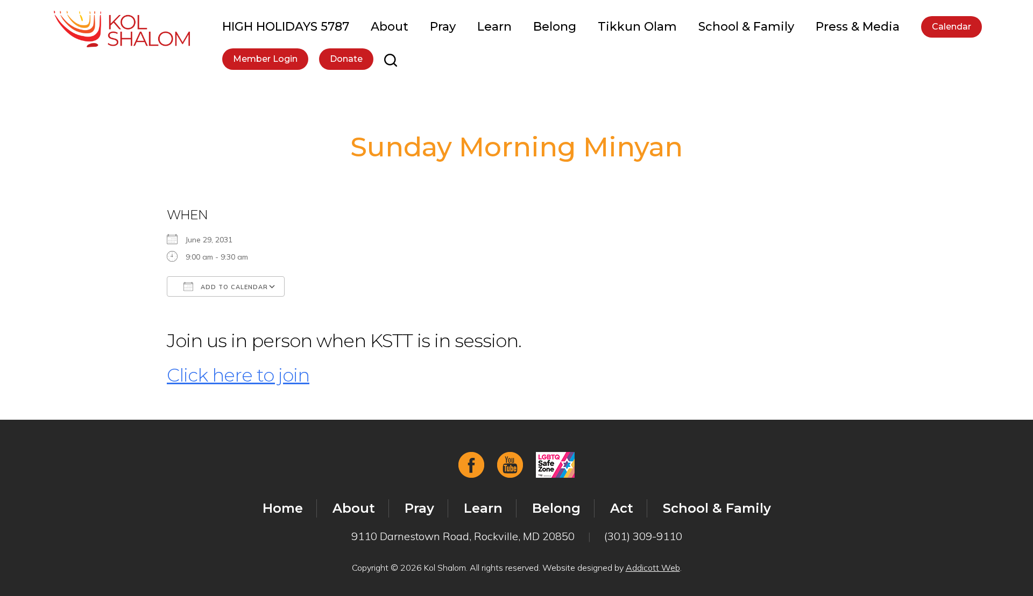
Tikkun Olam (637, 26)
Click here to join (238, 375)
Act (621, 508)
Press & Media (858, 26)
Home (283, 508)
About (389, 26)
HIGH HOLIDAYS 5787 (285, 26)
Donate (346, 59)
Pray (443, 26)
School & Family (746, 26)
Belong (554, 26)
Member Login (265, 59)
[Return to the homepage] (122, 29)
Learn (494, 26)
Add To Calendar (233, 287)
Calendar (951, 26)
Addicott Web (653, 567)
